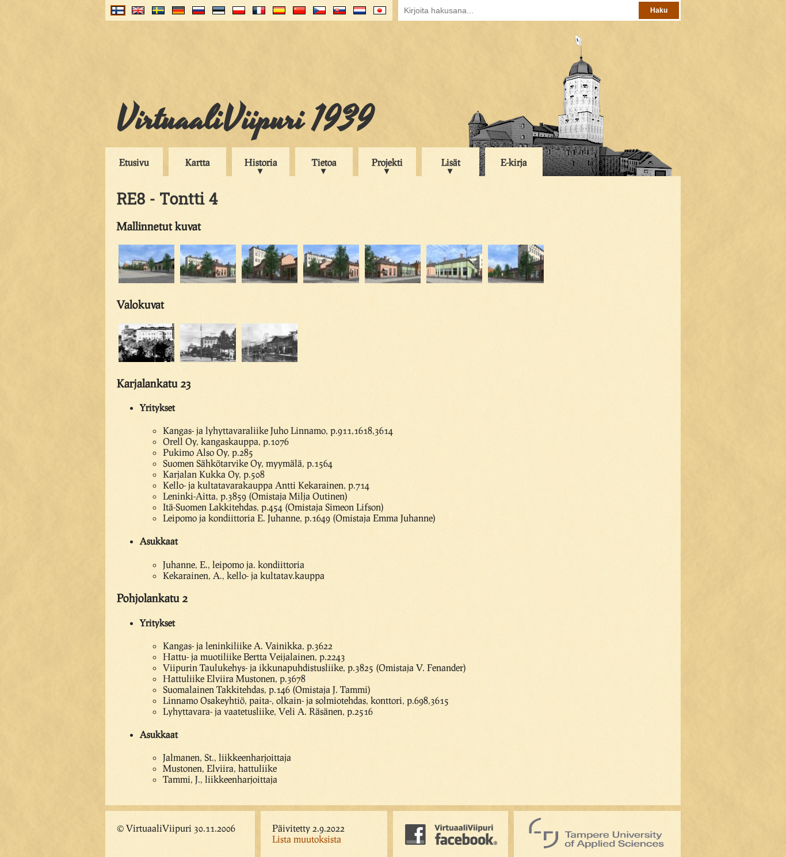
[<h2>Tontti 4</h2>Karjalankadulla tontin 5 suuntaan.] (515, 281)
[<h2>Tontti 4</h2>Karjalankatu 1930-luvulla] (208, 360)
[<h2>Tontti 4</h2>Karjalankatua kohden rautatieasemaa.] (146, 281)
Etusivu (134, 162)
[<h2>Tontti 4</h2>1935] (146, 360)
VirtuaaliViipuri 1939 (245, 119)
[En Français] (256, 14)
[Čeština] (317, 14)
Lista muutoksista (306, 838)
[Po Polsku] (236, 14)
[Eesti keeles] (216, 14)
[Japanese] (377, 14)
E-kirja (514, 162)
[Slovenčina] (337, 14)
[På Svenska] (156, 14)
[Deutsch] (176, 14)
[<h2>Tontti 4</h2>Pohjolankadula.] (454, 281)
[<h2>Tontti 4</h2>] (331, 281)
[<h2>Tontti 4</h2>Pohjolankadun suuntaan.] (392, 281)
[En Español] (276, 14)
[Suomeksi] (115, 14)
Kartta (197, 162)
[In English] (135, 14)
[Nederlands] (357, 14)
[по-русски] (196, 14)
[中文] (297, 14)
